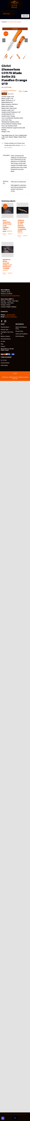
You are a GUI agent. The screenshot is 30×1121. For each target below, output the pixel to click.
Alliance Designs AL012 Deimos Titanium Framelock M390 (22, 225)
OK (15, 1118)
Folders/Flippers (17, 21)
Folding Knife (23, 135)
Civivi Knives (10, 21)
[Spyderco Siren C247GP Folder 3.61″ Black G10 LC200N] (7, 249)
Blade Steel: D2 (9, 135)
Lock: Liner (5, 137)
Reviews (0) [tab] (5, 182)
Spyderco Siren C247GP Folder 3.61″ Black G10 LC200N (7, 264)
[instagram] (5, 321)
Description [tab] (6, 155)
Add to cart (5, 234)
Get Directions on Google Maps (10, 295)
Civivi (16, 135)
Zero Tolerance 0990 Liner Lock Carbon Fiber (7, 224)
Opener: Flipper (13, 137)
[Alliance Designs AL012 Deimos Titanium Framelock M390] (22, 210)
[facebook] (2, 321)
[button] (10, 91)
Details (10, 233)
